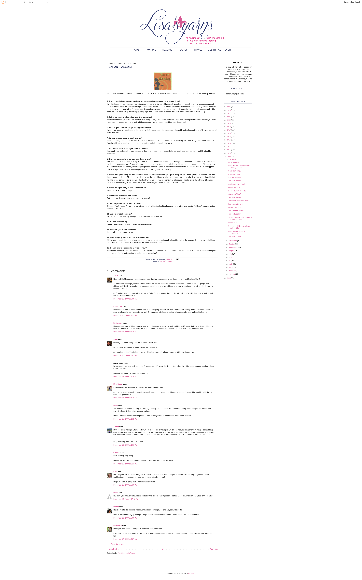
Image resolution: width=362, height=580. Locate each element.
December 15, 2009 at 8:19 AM (125, 377)
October (232, 244)
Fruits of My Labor (235, 207)
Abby (115, 339)
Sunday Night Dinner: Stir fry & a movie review (240, 218)
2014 (229, 140)
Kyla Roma (117, 384)
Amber (116, 427)
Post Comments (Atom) (126, 553)
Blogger (191, 573)
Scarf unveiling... (234, 171)
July (230, 254)
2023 (229, 110)
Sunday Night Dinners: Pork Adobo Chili (239, 227)
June (231, 257)
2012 (229, 147)
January (232, 274)
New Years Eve (234, 162)
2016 (229, 133)
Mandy (116, 507)
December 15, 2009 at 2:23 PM (125, 464)
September (233, 248)
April (231, 264)
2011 (229, 150)
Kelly (115, 471)
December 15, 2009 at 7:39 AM (125, 315)
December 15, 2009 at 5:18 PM (125, 485)
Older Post (213, 549)
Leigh (115, 405)
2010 (229, 153)
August (231, 251)
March (231, 267)
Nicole (115, 493)
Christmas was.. (234, 174)
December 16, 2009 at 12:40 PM (125, 499)
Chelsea (116, 453)
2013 (229, 143)
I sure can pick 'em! (235, 204)
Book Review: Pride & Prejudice (236, 232)
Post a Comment (117, 544)
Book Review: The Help (237, 191)
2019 (229, 123)
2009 (229, 156)
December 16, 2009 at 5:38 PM (125, 518)
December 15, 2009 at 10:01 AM (125, 398)
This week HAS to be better (238, 201)
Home (163, 549)
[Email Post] (177, 259)
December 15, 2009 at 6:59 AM (125, 299)
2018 (229, 127)
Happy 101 (232, 223)
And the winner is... (235, 178)
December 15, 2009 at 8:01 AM (125, 355)
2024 (229, 107)
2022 (229, 113)
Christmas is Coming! (236, 184)
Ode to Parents (234, 187)
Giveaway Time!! (234, 194)
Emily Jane (117, 307)
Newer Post (112, 549)
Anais (115, 276)
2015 (229, 137)
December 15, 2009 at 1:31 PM (125, 445)
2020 (229, 120)
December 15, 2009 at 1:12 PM (125, 419)
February (232, 271)
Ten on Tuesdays (235, 181)
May (230, 261)
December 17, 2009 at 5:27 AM (125, 539)
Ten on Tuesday (166, 261)
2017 (229, 130)
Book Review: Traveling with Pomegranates (239, 167)
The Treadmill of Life (236, 211)
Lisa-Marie (117, 526)
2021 (229, 117)
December (233, 159)
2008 (229, 278)
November (233, 241)
